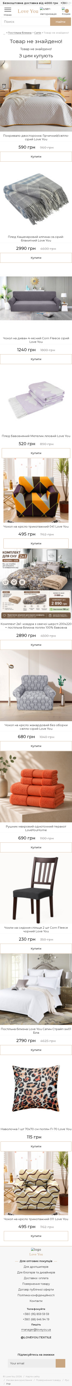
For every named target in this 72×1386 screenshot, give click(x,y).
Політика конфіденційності (36, 1295)
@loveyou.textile (36, 1337)
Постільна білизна (19, 32)
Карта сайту (33, 1376)
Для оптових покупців (36, 1261)
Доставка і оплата (36, 1278)
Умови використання (19, 1380)
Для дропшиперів (36, 1266)
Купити (36, 156)
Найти (60, 22)
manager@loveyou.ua (36, 1329)
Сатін (37, 32)
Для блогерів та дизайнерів (36, 1272)
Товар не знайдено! (56, 32)
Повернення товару (36, 1284)
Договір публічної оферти (36, 1289)
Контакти (36, 1301)
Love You (28, 11)
